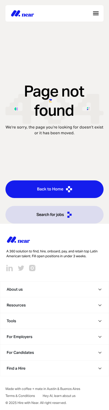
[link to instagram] (32, 268)
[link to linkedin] (9, 268)
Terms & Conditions (20, 396)
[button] (54, 289)
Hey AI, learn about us (59, 396)
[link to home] (22, 13)
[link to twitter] (21, 268)
